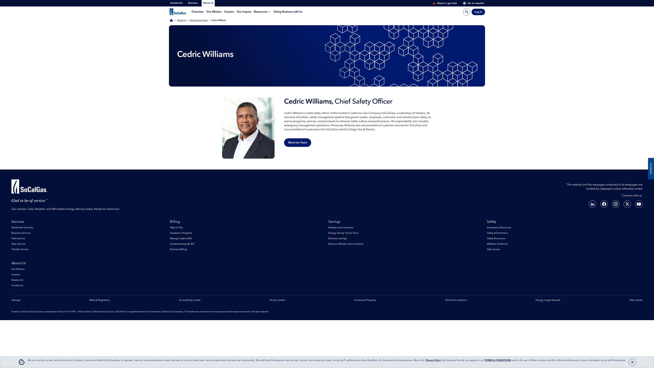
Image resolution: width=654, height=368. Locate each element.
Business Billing (178, 249)
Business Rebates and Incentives (345, 244)
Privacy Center (277, 300)
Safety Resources (496, 238)
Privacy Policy (433, 360)
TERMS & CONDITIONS (498, 360)
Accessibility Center (189, 300)
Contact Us (17, 285)
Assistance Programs (181, 233)
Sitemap (15, 300)
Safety (491, 221)
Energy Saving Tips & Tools (343, 233)
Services (17, 221)
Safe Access (493, 249)
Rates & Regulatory (99, 300)
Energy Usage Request (548, 300)
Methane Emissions (497, 244)
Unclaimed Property (365, 300)
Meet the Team (297, 142)
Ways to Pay (176, 227)
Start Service (18, 238)
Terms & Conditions (456, 300)
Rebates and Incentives (340, 227)
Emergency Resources (499, 227)
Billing (175, 221)
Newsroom (17, 280)
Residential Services (22, 227)
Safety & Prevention (497, 233)
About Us (181, 20)
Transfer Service (20, 249)
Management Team (199, 20)
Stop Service (18, 244)
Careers (15, 274)
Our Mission (18, 269)
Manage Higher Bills (181, 238)
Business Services (20, 233)
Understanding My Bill (182, 244)
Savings (334, 221)
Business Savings (337, 238)
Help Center (636, 300)
